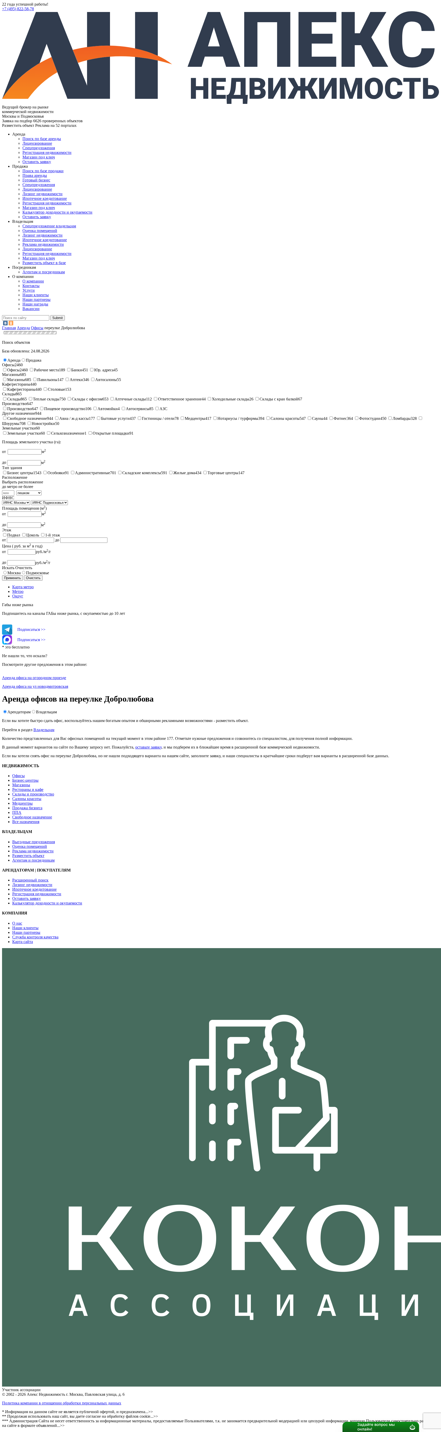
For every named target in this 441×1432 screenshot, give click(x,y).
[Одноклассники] (11, 323)
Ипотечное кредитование (44, 198)
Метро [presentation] (17, 591)
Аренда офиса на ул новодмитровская (35, 686)
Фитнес (340, 418)
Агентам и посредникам (43, 272)
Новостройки (43, 423)
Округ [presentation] (17, 596)
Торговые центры (222, 473)
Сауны (317, 418)
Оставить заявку (36, 217)
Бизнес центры (20, 473)
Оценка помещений (39, 230)
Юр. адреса (104, 370)
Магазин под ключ (38, 157)
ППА (16, 812)
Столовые (56, 389)
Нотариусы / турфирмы (237, 418)
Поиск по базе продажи (43, 171)
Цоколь (32, 535)
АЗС (163, 409)
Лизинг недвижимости (42, 194)
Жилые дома (184, 473)
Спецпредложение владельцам (49, 226)
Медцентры (195, 418)
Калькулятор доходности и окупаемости (57, 212)
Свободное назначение (27, 418)
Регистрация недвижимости (46, 152)
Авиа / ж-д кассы (74, 418)
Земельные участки (24, 433)
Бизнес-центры (25, 780)
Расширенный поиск (30, 880)
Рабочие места (46, 370)
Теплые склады (46, 399)
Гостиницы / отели (158, 418)
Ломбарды (402, 418)
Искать (8, 568)
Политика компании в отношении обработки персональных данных (61, 1403)
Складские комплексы (141, 473)
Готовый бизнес (36, 180)
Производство (19, 409)
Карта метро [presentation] (23, 587)
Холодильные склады (230, 399)
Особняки (56, 473)
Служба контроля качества (35, 937)
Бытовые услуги (115, 418)
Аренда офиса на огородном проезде (34, 678)
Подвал (13, 535)
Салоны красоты (285, 418)
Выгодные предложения (33, 842)
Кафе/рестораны (21, 389)
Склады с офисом (87, 399)
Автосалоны (106, 379)
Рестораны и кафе (27, 789)
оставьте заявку (148, 747)
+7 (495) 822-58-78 (18, 9)
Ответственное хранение (180, 399)
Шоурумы (10, 423)
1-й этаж (52, 535)
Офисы (13, 370)
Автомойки (107, 409)
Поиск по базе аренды (41, 139)
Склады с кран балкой (279, 399)
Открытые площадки (111, 433)
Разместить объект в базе (44, 263)
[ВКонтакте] (5, 323)
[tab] (225, 587)
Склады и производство (33, 794)
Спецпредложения (38, 148)
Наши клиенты (35, 295)
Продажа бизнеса (27, 808)
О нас (17, 923)
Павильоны (47, 379)
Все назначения (25, 821)
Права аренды (34, 175)
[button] (13, 360)
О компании (33, 281)
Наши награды (35, 304)
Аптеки (76, 379)
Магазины (16, 379)
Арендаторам (19, 712)
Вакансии (31, 309)
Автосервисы (137, 409)
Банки (76, 370)
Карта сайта (22, 941)
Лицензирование (37, 143)
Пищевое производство (64, 409)
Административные (92, 473)
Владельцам (46, 712)
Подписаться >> (31, 629)
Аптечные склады (130, 399)
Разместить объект (28, 855)
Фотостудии (369, 418)
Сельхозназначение (67, 433)
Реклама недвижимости (43, 244)
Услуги (28, 290)
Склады (14, 399)
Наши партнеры (36, 299)
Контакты (31, 286)
